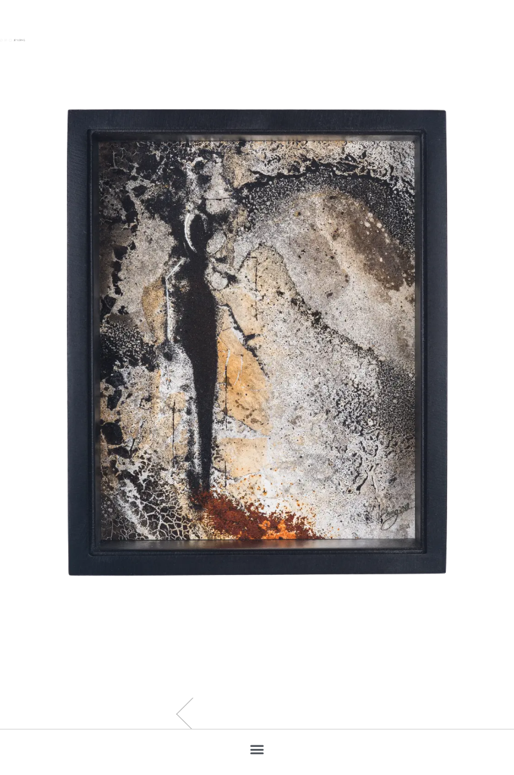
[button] (257, 749)
